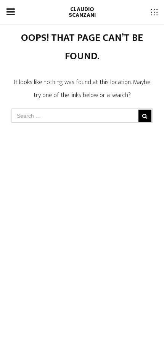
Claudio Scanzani (82, 12)
